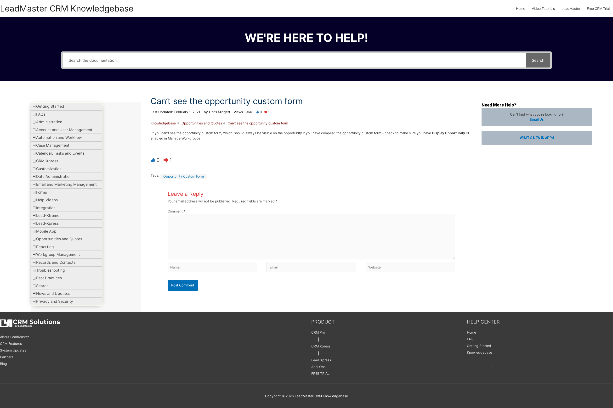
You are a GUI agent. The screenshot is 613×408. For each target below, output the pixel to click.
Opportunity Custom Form (183, 176)
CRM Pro (318, 332)
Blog (3, 364)
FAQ (470, 339)
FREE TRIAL (320, 373)
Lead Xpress (321, 360)
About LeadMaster (14, 337)
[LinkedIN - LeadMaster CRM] (487, 366)
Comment (176, 211)
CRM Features (11, 343)
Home (471, 332)
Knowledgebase (479, 352)
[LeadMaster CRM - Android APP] (314, 339)
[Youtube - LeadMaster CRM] (496, 366)
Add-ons (318, 367)
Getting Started (479, 346)
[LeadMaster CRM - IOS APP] (323, 339)
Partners (6, 357)
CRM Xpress (320, 346)
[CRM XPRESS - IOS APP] (323, 353)
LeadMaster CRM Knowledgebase (66, 8)
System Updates (13, 350)
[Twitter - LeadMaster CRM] (479, 366)
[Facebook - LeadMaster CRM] (470, 366)
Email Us (537, 119)
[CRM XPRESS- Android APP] (314, 353)
